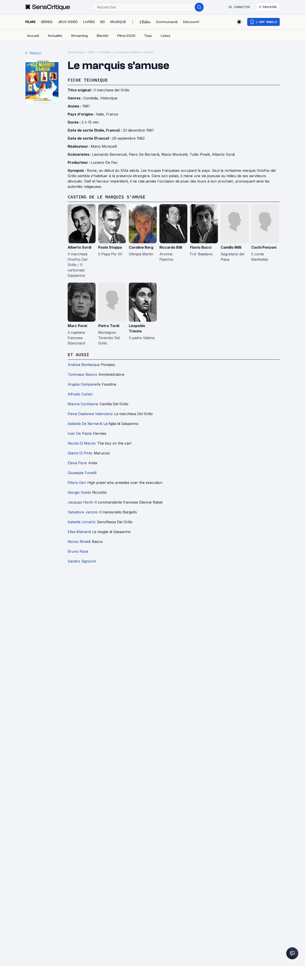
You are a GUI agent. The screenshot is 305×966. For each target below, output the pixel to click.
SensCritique (76, 52)
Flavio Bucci (200, 247)
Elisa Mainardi (79, 531)
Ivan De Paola (80, 433)
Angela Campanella (84, 384)
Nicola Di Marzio (82, 443)
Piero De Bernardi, (145, 154)
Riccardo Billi (170, 247)
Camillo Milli (231, 247)
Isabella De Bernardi (85, 423)
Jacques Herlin (80, 502)
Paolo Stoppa (110, 247)
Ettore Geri (77, 482)
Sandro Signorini (82, 561)
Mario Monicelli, (175, 154)
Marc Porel (77, 325)
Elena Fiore (77, 463)
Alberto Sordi (223, 154)
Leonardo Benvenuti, (110, 154)
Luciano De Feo (104, 162)
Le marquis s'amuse (128, 52)
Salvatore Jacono (83, 512)
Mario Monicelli (104, 146)
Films (91, 52)
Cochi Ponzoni (263, 247)
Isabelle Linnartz (82, 522)
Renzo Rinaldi (79, 541)
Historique (108, 98)
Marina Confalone (83, 404)
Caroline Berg (141, 247)
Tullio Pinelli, (201, 154)
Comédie (105, 52)
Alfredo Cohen (80, 394)
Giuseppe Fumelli (82, 472)
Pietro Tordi (108, 325)
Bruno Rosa (78, 551)
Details (149, 52)
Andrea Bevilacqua (84, 364)
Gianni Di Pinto (80, 453)
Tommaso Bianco (82, 374)
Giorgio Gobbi (79, 492)
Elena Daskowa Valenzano (90, 414)
